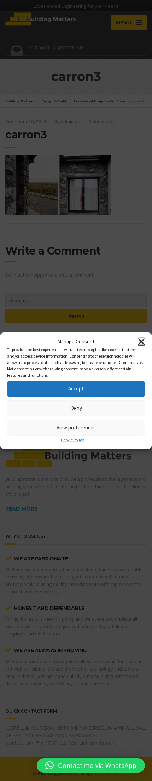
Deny (76, 408)
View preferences (76, 427)
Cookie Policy (72, 439)
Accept (76, 388)
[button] (141, 341)
